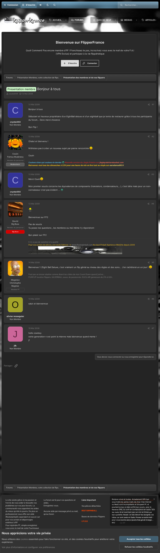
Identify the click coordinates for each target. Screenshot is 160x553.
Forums (79, 20)
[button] (47, 5)
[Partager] (149, 104)
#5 (153, 262)
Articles (150, 20)
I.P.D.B (85, 521)
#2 (153, 136)
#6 (153, 299)
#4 (153, 204)
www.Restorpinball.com (82, 245)
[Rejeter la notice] (154, 499)
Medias (128, 20)
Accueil (57, 20)
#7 (153, 328)
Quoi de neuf (104, 20)
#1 (153, 104)
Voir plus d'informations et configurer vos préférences (28, 547)
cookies (24, 539)
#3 (153, 174)
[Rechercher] (54, 5)
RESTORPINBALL (89, 510)
